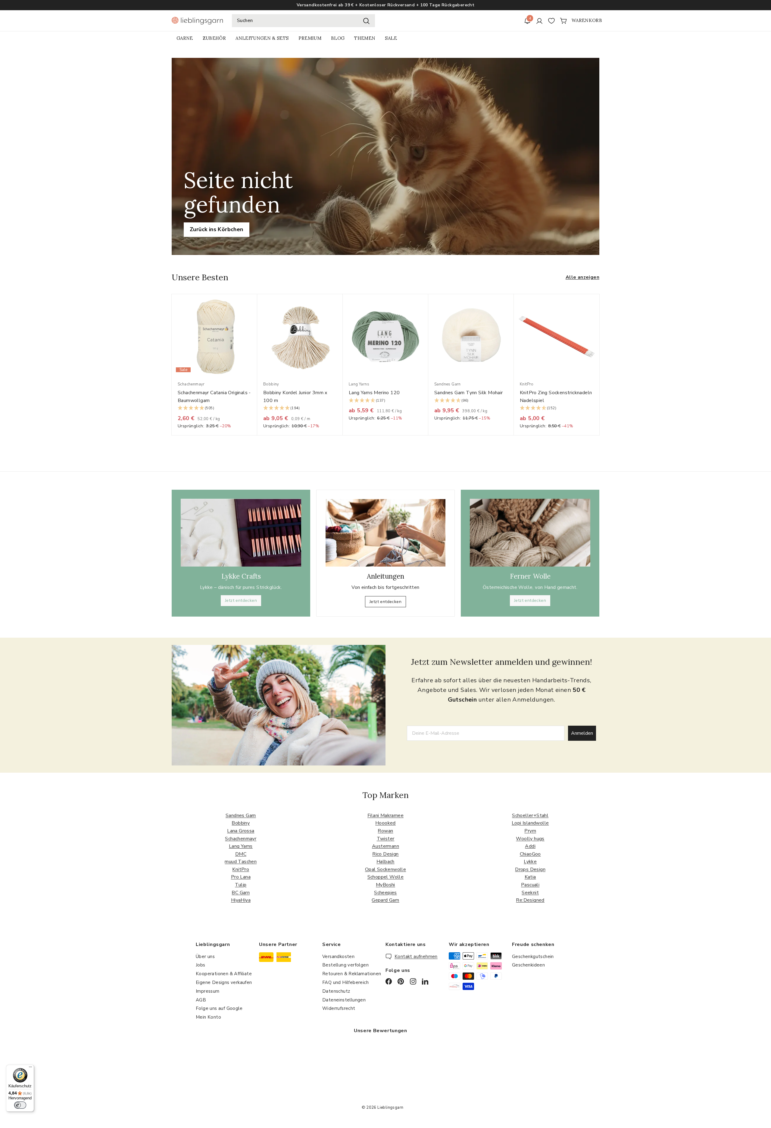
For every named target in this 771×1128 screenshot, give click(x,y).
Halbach (385, 861)
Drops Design (530, 869)
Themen (364, 38)
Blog (338, 38)
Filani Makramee (385, 815)
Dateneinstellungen (344, 1000)
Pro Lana (241, 877)
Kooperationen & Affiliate (224, 974)
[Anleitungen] (385, 533)
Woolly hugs (530, 838)
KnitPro (240, 869)
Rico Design (385, 854)
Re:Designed (530, 900)
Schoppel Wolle (385, 877)
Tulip (240, 884)
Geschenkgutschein (533, 957)
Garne (184, 38)
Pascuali (530, 884)
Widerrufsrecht (338, 1008)
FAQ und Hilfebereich (345, 982)
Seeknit (530, 892)
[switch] (20, 1105)
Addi (530, 846)
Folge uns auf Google (219, 1008)
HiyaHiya (241, 900)
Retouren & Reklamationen (351, 974)
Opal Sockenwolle (385, 869)
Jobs (200, 965)
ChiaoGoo (530, 854)
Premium (309, 38)
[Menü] (30, 1068)
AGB (201, 1000)
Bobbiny (241, 823)
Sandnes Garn (241, 815)
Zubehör (214, 38)
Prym (530, 831)
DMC (240, 854)
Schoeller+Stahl (530, 815)
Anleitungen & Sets (262, 38)
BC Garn (241, 892)
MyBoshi (385, 884)
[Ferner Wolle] (530, 533)
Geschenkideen (528, 965)
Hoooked (385, 823)
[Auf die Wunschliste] (254, 310)
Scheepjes (385, 892)
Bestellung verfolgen (345, 965)
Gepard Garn (385, 900)
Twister (386, 838)
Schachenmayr (240, 838)
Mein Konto (208, 1017)
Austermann (385, 846)
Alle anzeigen (582, 277)
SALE (391, 38)
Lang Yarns (241, 846)
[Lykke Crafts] (241, 533)
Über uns (205, 957)
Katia (530, 877)
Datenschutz (336, 991)
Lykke (530, 861)
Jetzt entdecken (241, 600)
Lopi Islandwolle (530, 823)
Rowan (385, 831)
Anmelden (582, 733)
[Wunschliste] (551, 21)
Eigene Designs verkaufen (224, 982)
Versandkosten (338, 957)
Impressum (208, 991)
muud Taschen (241, 861)
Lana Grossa (240, 831)
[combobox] (303, 20)
